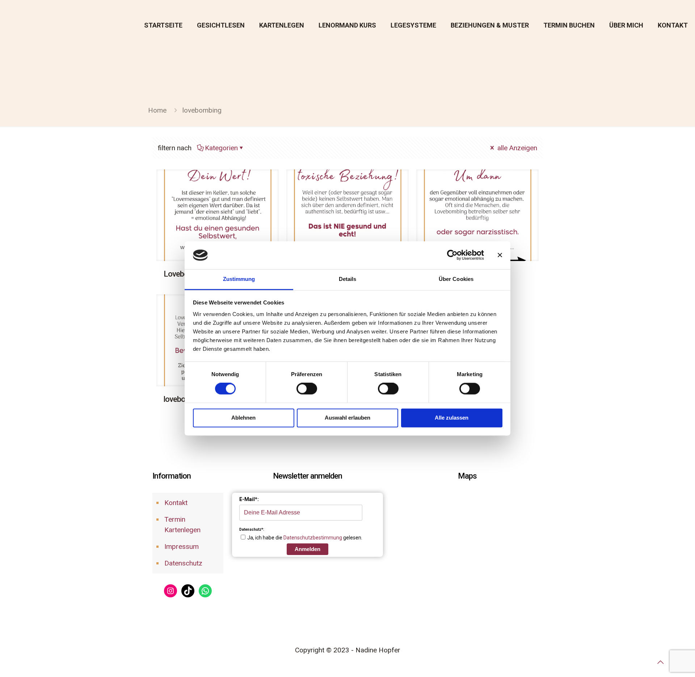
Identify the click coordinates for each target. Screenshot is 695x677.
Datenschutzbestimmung (312, 538)
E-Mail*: (249, 499)
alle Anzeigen (516, 148)
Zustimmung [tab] (239, 279)
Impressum (181, 546)
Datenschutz (183, 563)
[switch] (306, 389)
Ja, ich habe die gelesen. (304, 538)
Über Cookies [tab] (456, 279)
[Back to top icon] (660, 662)
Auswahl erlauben (347, 418)
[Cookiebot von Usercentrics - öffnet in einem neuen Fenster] (452, 255)
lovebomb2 (182, 399)
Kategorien (221, 148)
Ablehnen (243, 418)
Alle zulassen (451, 418)
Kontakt (176, 503)
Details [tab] (348, 279)
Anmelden (307, 549)
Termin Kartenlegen (182, 524)
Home (157, 110)
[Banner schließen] (499, 255)
